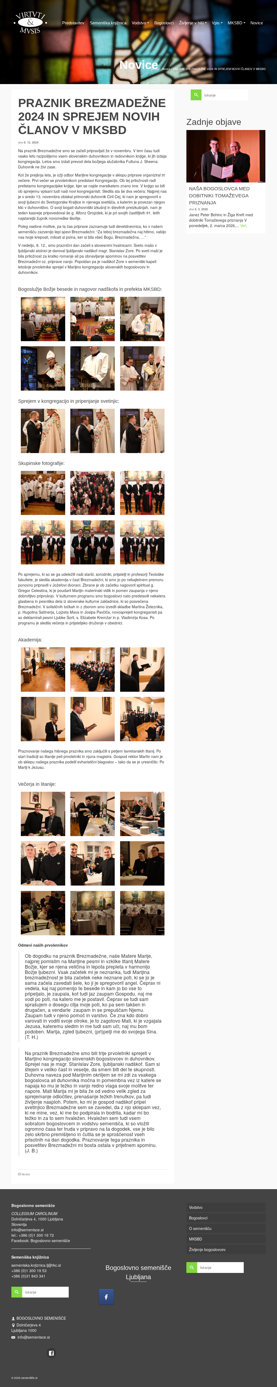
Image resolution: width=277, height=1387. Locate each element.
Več (243, 225)
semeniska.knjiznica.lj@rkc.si (36, 1265)
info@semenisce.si (27, 1229)
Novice (26, 1174)
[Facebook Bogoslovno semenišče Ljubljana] (106, 1297)
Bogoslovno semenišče (50, 1240)
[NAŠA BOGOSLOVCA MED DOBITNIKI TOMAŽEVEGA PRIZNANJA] (225, 156)
